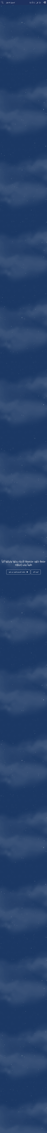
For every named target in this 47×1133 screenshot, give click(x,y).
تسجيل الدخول (10, 2)
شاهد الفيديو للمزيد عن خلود (17, 572)
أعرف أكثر (35, 572)
